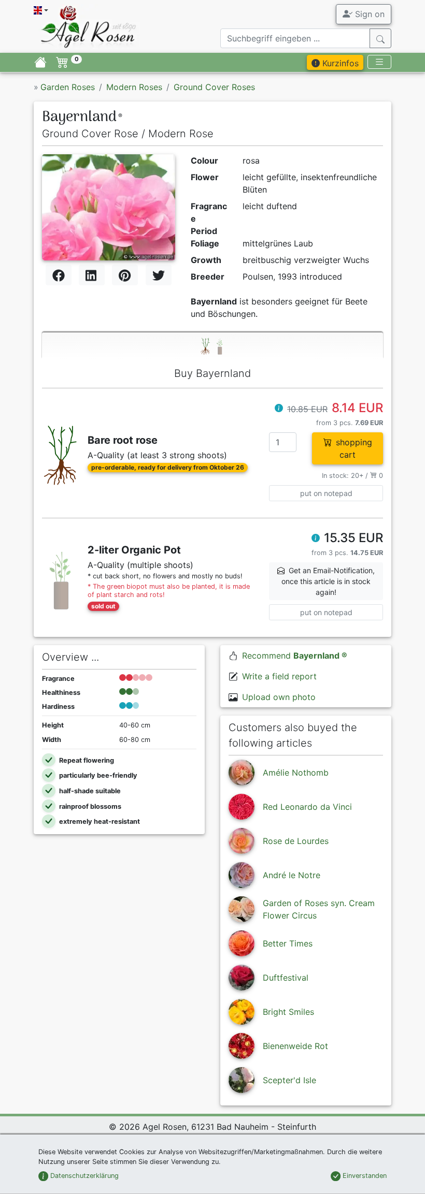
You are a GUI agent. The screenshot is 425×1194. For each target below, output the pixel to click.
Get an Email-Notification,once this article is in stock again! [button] (328, 581)
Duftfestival (285, 977)
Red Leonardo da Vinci (307, 807)
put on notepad (326, 493)
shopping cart (354, 448)
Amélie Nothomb (296, 772)
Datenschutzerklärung (83, 1176)
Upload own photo (279, 697)
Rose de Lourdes (296, 841)
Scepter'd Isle (289, 1080)
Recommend (294, 655)
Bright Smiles (288, 1012)
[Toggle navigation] (379, 62)
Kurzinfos (339, 63)
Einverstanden (364, 1176)
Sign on (368, 14)
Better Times (288, 943)
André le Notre (291, 875)
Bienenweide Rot (295, 1046)
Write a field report (279, 676)
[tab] (212, 345)
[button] (279, 409)
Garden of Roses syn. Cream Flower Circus (319, 909)
